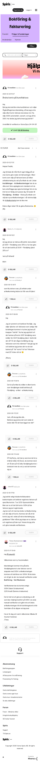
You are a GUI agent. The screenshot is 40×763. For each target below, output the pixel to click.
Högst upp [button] (3, 757)
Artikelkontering (10, 200)
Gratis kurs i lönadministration (12, 697)
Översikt (5, 34)
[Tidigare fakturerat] (36, 148)
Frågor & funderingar (20, 34)
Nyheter (18, 40)
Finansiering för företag (10, 679)
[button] (35, 88)
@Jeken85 (11, 554)
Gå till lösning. (23, 130)
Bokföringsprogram (9, 668)
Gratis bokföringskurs (10, 690)
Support (5, 730)
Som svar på (15, 280)
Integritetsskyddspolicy (10, 715)
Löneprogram (7, 672)
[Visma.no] (9, 4)
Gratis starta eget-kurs (10, 694)
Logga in (29, 10)
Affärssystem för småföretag (12, 675)
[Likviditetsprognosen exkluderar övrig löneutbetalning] (32, 148)
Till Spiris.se (6, 733)
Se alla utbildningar (9, 701)
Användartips (6, 40)
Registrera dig (18, 10)
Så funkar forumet (9, 719)
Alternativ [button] (31, 47)
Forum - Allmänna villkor (10, 712)
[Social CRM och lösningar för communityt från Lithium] (32, 758)
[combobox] (20, 55)
